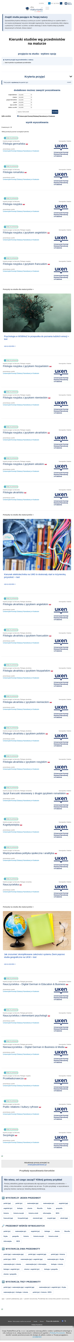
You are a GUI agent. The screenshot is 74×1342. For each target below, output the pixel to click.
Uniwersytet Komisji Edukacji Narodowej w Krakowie (21, 151)
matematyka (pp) (32, 1203)
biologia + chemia (57, 1264)
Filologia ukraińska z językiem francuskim (26, 635)
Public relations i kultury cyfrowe (21, 1106)
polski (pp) (7, 1203)
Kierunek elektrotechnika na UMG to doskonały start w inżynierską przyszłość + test (35, 575)
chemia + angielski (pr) (31, 1269)
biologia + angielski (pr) (11, 1269)
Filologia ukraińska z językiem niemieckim (26, 702)
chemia (29, 1208)
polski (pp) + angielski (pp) (37, 1254)
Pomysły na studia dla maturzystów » (18, 289)
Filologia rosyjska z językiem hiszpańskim (26, 366)
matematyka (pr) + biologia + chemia (16, 1292)
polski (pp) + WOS (10, 1259)
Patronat (42, 1321)
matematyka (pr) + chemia (12, 1264)
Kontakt (35, 1321)
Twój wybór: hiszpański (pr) (37, 82)
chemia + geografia (10, 1274)
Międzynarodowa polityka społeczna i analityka (29, 853)
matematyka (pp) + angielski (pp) (31, 1259)
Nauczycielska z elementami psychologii (25, 1015)
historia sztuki (33, 1213)
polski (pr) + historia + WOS (42, 1292)
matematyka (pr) (48, 1203)
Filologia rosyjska (13, 204)
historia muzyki (18, 1213)
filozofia (39, 1208)
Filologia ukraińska (13, 492)
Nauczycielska (11, 884)
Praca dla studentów (52, 1321)
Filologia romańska (13, 172)
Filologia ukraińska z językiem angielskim (26, 604)
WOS (57, 1213)
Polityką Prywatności (57, 1333)
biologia (20, 1208)
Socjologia (9, 1135)
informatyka (47, 1213)
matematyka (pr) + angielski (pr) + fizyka (52, 1287)
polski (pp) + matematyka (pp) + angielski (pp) (19, 1287)
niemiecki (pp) (37, 1218)
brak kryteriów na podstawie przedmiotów (18, 62)
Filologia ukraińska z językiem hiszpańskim (27, 670)
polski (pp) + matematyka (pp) (14, 1254)
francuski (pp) (8, 1218)
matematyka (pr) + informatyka (36, 1264)
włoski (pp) (64, 1218)
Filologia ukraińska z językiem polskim (24, 733)
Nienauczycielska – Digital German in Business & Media (34, 1047)
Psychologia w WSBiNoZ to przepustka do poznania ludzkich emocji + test (36, 337)
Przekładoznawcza (13, 1078)
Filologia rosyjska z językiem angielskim (25, 232)
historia (6, 1213)
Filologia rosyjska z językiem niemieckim (25, 397)
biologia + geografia (51, 1269)
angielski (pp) (63, 1203)
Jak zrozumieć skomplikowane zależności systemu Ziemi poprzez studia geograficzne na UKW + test (34, 955)
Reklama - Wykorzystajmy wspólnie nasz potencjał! (19, 1321)
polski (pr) (19, 1203)
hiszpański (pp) (23, 1218)
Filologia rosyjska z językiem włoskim (24, 464)
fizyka (49, 1208)
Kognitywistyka (11, 824)
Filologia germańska (14, 143)
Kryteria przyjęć (35, 76)
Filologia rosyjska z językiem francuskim (25, 263)
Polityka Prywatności (37, 1324)
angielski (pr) (8, 1208)
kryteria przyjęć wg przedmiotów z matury (19, 59)
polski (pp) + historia (58, 1254)
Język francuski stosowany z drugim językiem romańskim (34, 793)
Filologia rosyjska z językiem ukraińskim (25, 432)
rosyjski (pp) (51, 1218)
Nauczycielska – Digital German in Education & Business (34, 984)
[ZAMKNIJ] (37, 1337)
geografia (59, 1208)
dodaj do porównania (12, 138)
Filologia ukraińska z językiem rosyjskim (25, 761)
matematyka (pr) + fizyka (55, 1259)
